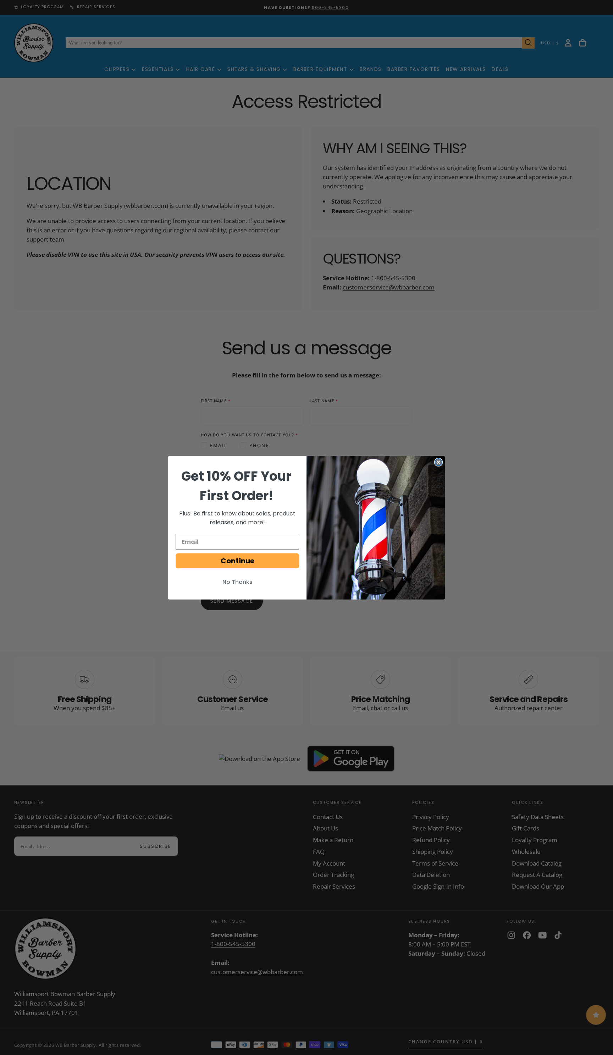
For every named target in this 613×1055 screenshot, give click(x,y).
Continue (237, 561)
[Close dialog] (438, 462)
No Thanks (237, 582)
